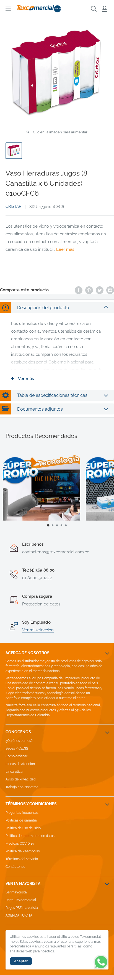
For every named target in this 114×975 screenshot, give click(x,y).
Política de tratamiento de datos (30, 836)
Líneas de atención (20, 764)
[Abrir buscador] (94, 9)
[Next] (104, 490)
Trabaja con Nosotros (22, 787)
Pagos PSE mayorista (22, 908)
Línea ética (14, 772)
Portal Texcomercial (21, 900)
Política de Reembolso (23, 851)
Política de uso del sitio (23, 828)
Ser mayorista (16, 892)
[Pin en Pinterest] (89, 290)
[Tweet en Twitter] (99, 290)
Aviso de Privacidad (20, 779)
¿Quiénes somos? (19, 741)
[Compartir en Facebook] (78, 290)
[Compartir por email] (110, 290)
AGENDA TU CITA (19, 915)
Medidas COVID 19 (20, 843)
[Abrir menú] (8, 9)
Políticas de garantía (21, 820)
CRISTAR (13, 206)
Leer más (65, 249)
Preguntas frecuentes (22, 813)
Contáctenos (15, 867)
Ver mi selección (38, 629)
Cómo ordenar (16, 756)
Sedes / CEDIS (17, 748)
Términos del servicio (22, 859)
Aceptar (21, 961)
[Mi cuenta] (104, 9)
